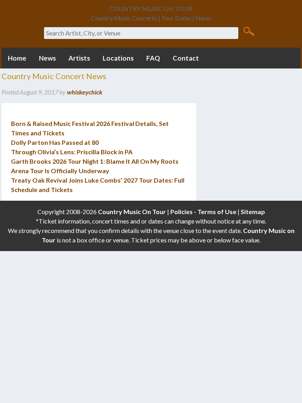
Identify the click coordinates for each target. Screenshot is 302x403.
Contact (186, 58)
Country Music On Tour (132, 211)
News (47, 58)
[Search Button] (248, 31)
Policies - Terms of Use (203, 211)
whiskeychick (84, 92)
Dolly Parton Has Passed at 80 (55, 142)
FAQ (153, 58)
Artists (79, 58)
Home (17, 58)
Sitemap (253, 211)
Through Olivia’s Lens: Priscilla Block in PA (72, 151)
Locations (118, 58)
